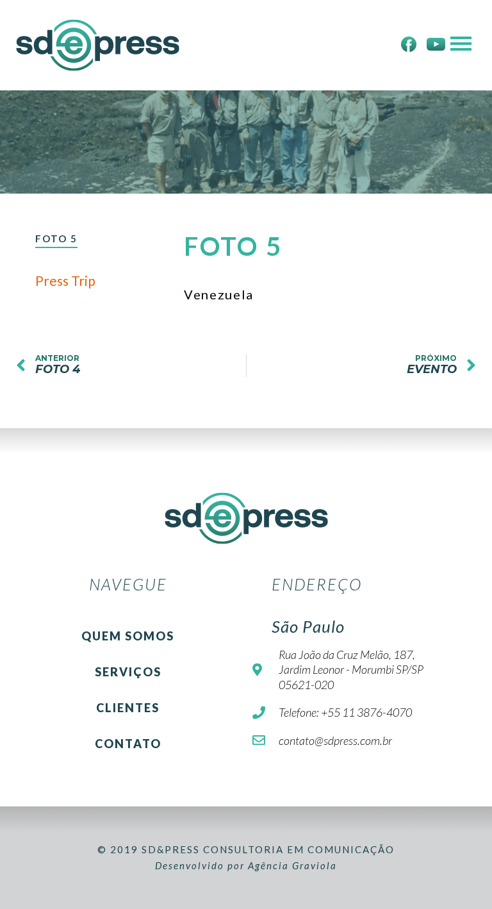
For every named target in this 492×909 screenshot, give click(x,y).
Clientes (128, 708)
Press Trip (65, 280)
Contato (128, 744)
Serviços (128, 672)
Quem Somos (127, 636)
